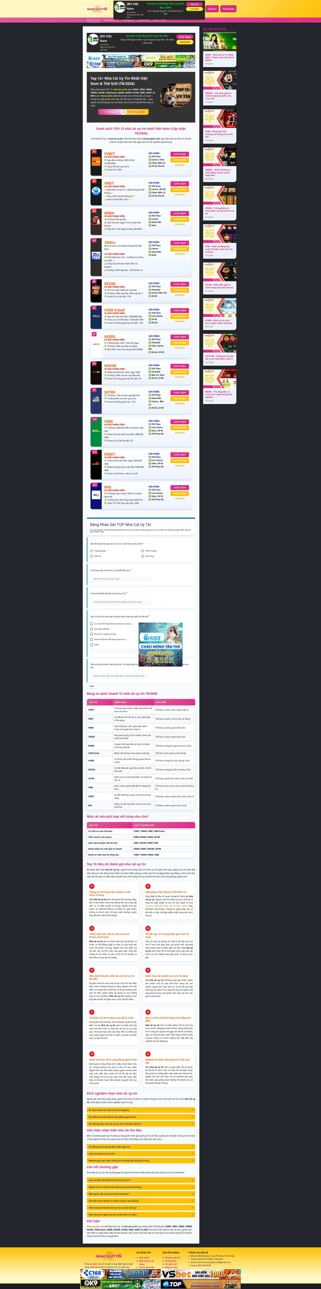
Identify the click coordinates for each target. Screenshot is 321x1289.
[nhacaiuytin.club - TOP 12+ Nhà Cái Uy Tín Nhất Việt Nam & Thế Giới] (97, 8)
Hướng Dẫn (128, 20)
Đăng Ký (194, 4)
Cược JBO (194, 9)
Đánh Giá (185, 42)
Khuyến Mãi (143, 20)
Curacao (149, 906)
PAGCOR (158, 906)
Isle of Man (175, 906)
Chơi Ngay (111, 111)
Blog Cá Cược (159, 20)
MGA (166, 906)
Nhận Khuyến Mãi (136, 111)
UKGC (184, 906)
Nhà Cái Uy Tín (93, 20)
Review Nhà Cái (111, 20)
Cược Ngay (185, 36)
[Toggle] (192, 1110)
